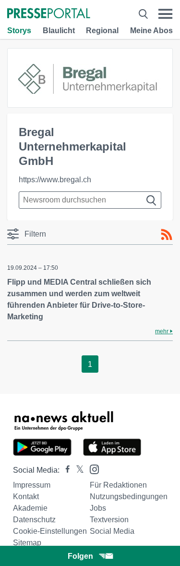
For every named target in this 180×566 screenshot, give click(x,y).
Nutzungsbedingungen (129, 496)
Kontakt (26, 496)
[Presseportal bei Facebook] (65, 470)
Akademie (30, 508)
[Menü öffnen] (165, 14)
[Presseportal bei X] (77, 470)
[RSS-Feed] (166, 234)
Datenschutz (34, 520)
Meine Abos (151, 30)
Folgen (80, 556)
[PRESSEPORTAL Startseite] (48, 14)
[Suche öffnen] (143, 14)
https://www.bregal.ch (55, 180)
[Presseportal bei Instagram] (91, 469)
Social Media (112, 531)
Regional (102, 30)
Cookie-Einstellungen (50, 531)
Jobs (98, 508)
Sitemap (27, 543)
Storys (19, 30)
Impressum (31, 485)
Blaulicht (59, 30)
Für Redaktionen (118, 485)
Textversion (109, 520)
